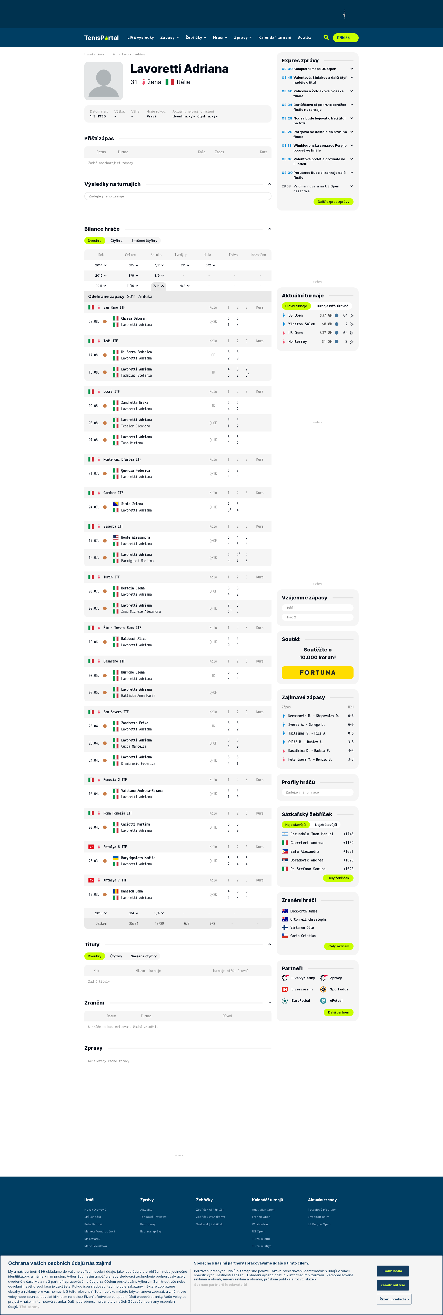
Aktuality (146, 1209)
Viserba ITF (113, 526)
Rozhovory (148, 1224)
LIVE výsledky (140, 37)
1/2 (157, 265)
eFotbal (336, 1000)
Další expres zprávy (333, 201)
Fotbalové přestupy (322, 1209)
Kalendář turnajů (274, 37)
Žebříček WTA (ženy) (210, 1217)
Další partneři (338, 1012)
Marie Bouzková (95, 1246)
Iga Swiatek (92, 1239)
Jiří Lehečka (92, 1217)
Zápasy (167, 37)
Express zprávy (151, 1231)
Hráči (218, 37)
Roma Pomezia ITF (118, 813)
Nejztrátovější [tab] (326, 824)
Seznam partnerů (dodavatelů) (220, 1284)
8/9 (131, 275)
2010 (99, 913)
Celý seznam (338, 946)
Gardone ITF (113, 492)
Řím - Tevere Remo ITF (122, 627)
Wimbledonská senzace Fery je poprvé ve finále (320, 148)
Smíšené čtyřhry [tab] (144, 240)
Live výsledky (303, 978)
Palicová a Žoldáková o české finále (319, 93)
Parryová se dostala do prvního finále (320, 134)
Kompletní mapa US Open (315, 69)
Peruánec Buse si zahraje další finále (320, 175)
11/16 (130, 286)
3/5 (131, 265)
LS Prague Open (319, 1224)
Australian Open (263, 1209)
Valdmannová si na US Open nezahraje (316, 188)
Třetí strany (29, 1306)
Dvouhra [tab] (95, 240)
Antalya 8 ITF (115, 847)
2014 (99, 265)
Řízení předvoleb (394, 1299)
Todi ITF (111, 341)
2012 (99, 275)
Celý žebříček (338, 878)
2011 (98, 286)
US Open (258, 1231)
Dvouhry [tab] (94, 956)
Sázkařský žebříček (209, 1224)
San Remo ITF (114, 307)
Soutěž (304, 37)
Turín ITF (112, 577)
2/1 (183, 265)
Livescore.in (302, 989)
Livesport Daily (318, 1217)
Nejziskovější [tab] (295, 824)
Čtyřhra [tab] (116, 240)
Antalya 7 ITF (115, 880)
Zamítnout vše (392, 1285)
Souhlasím (393, 1271)
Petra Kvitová (93, 1224)
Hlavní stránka (94, 54)
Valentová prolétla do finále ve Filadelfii (319, 161)
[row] (177, 265)
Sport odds (339, 989)
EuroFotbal (300, 1000)
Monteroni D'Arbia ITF (122, 459)
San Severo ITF (116, 712)
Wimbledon (260, 1224)
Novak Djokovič (95, 1209)
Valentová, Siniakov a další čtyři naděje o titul (321, 80)
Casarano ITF (114, 661)
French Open (261, 1217)
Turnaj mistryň (261, 1246)
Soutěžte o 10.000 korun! (318, 653)
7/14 (156, 286)
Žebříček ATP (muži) (210, 1209)
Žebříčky (194, 37)
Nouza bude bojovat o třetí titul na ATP (320, 120)
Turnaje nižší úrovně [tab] (332, 306)
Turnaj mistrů (261, 1239)
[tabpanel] (177, 589)
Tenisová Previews (153, 1217)
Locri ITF (112, 391)
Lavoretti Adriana (134, 54)
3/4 (131, 913)
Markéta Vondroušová (99, 1231)
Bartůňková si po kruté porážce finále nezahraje (320, 107)
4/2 (182, 286)
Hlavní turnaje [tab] (296, 306)
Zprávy (241, 37)
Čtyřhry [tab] (116, 956)
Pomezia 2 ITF (115, 779)
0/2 (208, 265)
